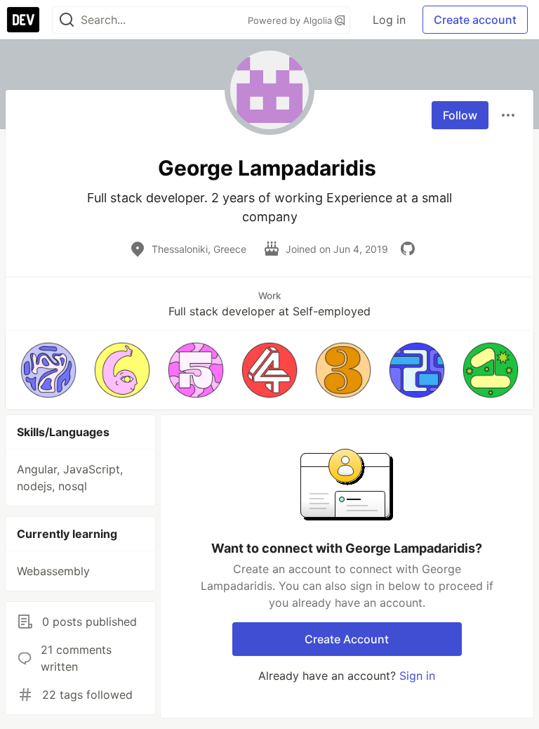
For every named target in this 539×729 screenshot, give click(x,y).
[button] (48, 370)
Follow (460, 115)
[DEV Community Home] (23, 20)
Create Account (347, 639)
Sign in (417, 676)
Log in (389, 20)
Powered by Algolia (291, 20)
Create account (475, 20)
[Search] (67, 20)
